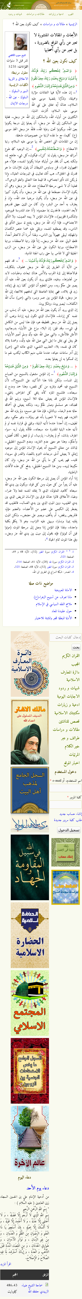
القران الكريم (58, 551)
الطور (41, 551)
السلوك (24, 97)
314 (19, 561)
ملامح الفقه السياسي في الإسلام (54, 604)
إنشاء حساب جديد (70, 814)
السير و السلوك (20, 91)
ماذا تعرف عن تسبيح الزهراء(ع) (52, 597)
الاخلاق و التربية (18, 79)
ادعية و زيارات (56, 14)
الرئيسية (73, 24)
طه (50, 561)
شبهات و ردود (15, 14)
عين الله (13, 97)
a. (67, 551)
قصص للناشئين (69, 721)
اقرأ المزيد (5, 1264)
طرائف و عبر (70, 738)
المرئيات (74, 754)
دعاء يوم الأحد (37, 1188)
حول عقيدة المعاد (62, 611)
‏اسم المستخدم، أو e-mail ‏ (66, 781)
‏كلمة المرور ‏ (74, 797)
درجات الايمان (19, 103)
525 (63, 556)
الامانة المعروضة (63, 590)
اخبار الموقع (72, 763)
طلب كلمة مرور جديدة (68, 820)
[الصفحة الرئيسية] (41, 9)
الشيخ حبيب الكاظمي (17, 55)
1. (73, 551)
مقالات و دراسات (35, 14)
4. (73, 571)
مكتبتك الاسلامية (67, 713)
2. (73, 561)
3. (73, 566)
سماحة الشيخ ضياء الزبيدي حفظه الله (35, 1288)
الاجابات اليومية (68, 696)
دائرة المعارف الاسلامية (70, 676)
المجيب (71, 14)
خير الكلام (72, 746)
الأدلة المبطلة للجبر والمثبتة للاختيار (53, 618)
